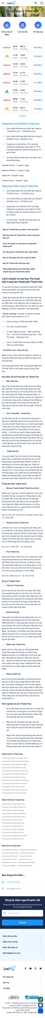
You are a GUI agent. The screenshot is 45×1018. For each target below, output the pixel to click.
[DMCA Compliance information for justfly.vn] (13, 997)
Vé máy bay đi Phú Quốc (10, 856)
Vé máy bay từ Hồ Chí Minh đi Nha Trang (15, 771)
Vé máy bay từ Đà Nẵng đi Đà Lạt (13, 839)
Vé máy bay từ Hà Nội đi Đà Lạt (12, 820)
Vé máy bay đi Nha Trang (10, 853)
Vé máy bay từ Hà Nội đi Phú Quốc (13, 823)
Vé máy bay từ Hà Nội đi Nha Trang (13, 817)
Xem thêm (22, 116)
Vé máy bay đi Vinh (25, 859)
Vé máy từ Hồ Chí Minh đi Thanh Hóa (14, 807)
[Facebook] (25, 968)
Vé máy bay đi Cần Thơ (9, 859)
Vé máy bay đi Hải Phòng (26, 862)
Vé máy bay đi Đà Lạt (27, 853)
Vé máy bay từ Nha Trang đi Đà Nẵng (14, 793)
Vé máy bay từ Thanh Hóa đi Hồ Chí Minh (15, 761)
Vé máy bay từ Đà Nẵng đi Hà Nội (13, 832)
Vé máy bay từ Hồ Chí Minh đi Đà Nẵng (14, 764)
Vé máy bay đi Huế (26, 856)
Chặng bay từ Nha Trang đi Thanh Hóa (20, 186)
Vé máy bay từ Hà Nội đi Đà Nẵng (13, 810)
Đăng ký (22, 922)
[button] (22, 229)
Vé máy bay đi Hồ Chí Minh (28, 850)
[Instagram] (35, 968)
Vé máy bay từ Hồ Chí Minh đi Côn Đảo (14, 783)
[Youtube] (30, 968)
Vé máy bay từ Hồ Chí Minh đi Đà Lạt (14, 777)
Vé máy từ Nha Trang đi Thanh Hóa (13, 804)
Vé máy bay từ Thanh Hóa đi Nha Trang (14, 758)
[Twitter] (40, 968)
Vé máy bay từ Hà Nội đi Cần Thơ (12, 826)
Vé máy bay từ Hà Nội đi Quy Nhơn (13, 829)
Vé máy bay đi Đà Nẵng (9, 850)
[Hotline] (35, 3)
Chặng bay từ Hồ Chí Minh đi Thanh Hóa (20, 123)
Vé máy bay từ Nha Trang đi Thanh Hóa (14, 790)
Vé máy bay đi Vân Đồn (24, 866)
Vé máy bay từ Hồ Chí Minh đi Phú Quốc (15, 774)
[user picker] (42, 3)
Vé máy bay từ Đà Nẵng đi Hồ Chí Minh (14, 836)
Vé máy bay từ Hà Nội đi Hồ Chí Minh (14, 813)
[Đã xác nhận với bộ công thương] (31, 997)
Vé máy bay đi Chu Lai (9, 862)
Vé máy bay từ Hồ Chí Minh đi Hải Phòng (15, 780)
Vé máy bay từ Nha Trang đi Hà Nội (13, 786)
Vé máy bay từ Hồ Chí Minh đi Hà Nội (14, 767)
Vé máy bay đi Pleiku (8, 866)
